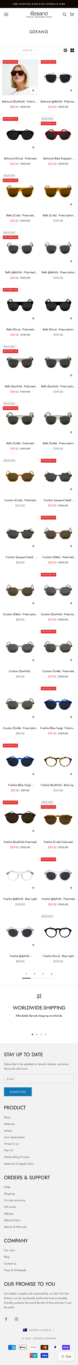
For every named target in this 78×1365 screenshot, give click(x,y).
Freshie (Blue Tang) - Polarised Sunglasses (58, 728)
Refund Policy (12, 1220)
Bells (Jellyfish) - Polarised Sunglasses (20, 272)
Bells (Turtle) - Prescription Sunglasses (58, 443)
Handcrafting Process (17, 1157)
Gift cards (10, 1207)
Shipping (9, 1194)
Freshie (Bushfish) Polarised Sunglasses (20, 842)
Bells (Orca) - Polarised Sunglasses (20, 329)
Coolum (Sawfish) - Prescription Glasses (20, 671)
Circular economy (14, 1200)
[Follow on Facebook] (6, 1319)
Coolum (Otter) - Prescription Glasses (20, 614)
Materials (9, 1124)
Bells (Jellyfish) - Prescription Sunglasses (58, 272)
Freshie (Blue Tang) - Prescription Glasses (20, 785)
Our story (9, 1250)
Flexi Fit (8, 1150)
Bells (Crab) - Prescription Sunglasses (58, 215)
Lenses (8, 1131)
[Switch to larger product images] (65, 50)
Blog (6, 1257)
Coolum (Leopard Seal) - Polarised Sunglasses (58, 500)
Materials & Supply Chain (19, 1164)
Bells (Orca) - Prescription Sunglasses (58, 329)
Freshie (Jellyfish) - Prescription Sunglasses (20, 956)
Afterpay (9, 1214)
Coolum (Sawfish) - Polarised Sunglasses (58, 614)
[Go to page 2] (51, 973)
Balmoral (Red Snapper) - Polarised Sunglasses (58, 158)
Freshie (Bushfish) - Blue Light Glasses (58, 785)
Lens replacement (14, 1137)
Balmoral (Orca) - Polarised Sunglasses (20, 158)
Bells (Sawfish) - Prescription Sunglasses (58, 386)
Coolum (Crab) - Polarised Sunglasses (20, 500)
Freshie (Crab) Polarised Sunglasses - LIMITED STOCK (58, 842)
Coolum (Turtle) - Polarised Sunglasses (58, 671)
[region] (39, 1010)
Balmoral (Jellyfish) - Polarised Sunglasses (58, 101)
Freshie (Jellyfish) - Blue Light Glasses (20, 899)
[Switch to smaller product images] (72, 50)
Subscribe (18, 1092)
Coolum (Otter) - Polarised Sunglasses (58, 557)
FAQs (7, 1187)
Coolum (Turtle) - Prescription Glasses (20, 728)
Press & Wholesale (15, 1270)
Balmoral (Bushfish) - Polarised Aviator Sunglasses (20, 101)
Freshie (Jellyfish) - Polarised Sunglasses (58, 899)
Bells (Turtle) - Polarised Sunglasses (20, 443)
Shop (7, 1117)
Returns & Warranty (15, 1227)
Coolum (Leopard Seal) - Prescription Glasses (20, 557)
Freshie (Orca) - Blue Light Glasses (58, 956)
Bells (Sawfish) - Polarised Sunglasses (20, 386)
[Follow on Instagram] (16, 1319)
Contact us (10, 1264)
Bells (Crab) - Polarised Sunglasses (20, 215)
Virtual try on (11, 1144)
